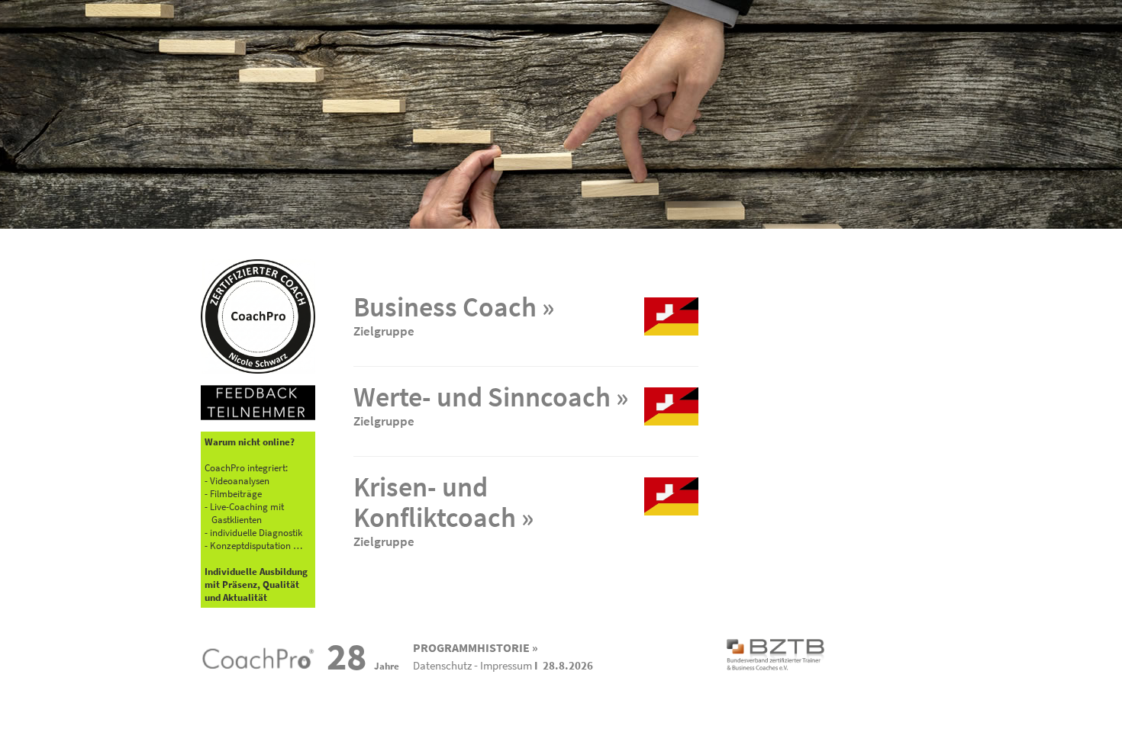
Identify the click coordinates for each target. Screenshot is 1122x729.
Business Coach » (453, 307)
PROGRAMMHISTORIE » (475, 647)
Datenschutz (442, 665)
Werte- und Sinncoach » (490, 397)
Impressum (506, 665)
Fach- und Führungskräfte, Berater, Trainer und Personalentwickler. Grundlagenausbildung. (483, 337)
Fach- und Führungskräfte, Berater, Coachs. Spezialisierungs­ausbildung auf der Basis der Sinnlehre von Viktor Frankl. (476, 427)
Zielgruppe (383, 331)
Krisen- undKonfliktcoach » (443, 502)
